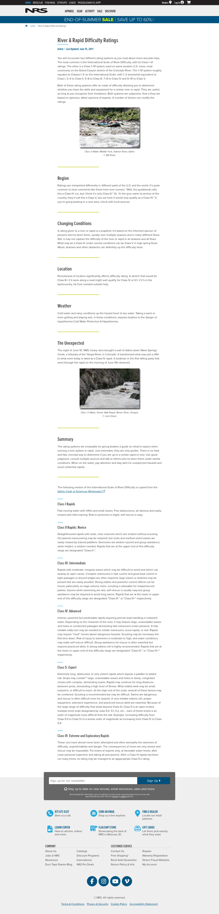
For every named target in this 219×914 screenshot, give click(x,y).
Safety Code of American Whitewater (81, 491)
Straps (62, 2)
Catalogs (82, 851)
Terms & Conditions (72, 904)
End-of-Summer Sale (109, 19)
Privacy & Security (97, 904)
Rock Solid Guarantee (124, 860)
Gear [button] (79, 11)
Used (72, 2)
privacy (115, 796)
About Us (50, 851)
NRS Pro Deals (85, 864)
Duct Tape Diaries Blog (58, 864)
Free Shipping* (119, 855)
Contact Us (117, 851)
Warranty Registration (155, 855)
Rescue (38, 2)
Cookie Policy (119, 904)
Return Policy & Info (122, 864)
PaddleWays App (89, 2)
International (84, 860)
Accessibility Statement (144, 904)
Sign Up (153, 781)
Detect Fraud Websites (155, 860)
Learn (32, 25)
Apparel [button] (69, 11)
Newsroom (51, 860)
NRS (28, 3)
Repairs (146, 851)
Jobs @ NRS (52, 855)
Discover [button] (110, 11)
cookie (123, 796)
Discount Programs (88, 855)
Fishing (50, 2)
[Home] (26, 25)
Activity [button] (89, 11)
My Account (149, 864)
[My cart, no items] (190, 2)
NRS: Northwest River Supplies (36, 10)
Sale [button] (99, 11)
